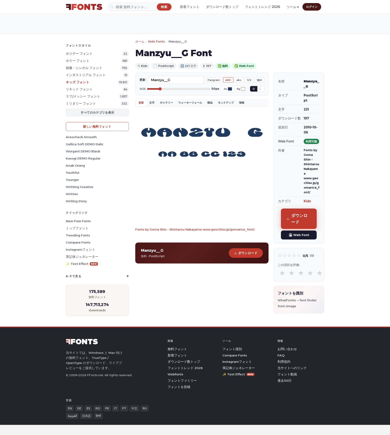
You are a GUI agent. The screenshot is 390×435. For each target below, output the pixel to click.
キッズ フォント (77, 82)
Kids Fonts (156, 41)
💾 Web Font (299, 235)
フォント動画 (287, 374)
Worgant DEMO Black (83, 151)
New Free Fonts (78, 221)
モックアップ (226, 102)
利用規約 (283, 362)
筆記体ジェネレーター (82, 257)
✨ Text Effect (81, 264)
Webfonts (175, 374)
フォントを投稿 (179, 387)
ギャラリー (166, 102)
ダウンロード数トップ (222, 7)
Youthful (72, 173)
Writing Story (76, 201)
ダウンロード (248, 253)
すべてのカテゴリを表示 (97, 112)
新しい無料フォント (97, 126)
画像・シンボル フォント (84, 68)
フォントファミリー (182, 381)
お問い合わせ (287, 349)
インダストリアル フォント (86, 75)
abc (239, 80)
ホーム (139, 41)
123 (249, 80)
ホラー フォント (77, 61)
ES (88, 408)
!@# (259, 80)
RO (97, 408)
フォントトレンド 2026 (262, 7)
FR (107, 408)
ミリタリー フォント (81, 103)
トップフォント (77, 228)
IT (115, 408)
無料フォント (177, 349)
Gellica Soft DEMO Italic (84, 144)
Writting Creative (79, 187)
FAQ (280, 355)
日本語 (86, 416)
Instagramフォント (80, 249)
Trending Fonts (78, 235)
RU (145, 408)
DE (79, 408)
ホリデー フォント (79, 54)
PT (124, 408)
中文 (134, 408)
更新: (143, 80)
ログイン (311, 7)
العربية (72, 416)
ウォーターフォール (190, 102)
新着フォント (189, 7)
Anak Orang (75, 165)
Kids (307, 201)
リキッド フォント (79, 89)
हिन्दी (98, 416)
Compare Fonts (78, 242)
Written (72, 194)
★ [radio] (282, 273)
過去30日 (284, 381)
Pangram (214, 80)
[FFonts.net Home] (84, 7)
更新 (141, 102)
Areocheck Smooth (81, 137)
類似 (210, 102)
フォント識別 (232, 349)
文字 (152, 102)
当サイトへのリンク (292, 368)
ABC (228, 80)
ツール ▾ (293, 7)
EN (70, 408)
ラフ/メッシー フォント (83, 96)
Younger (72, 180)
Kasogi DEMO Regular (83, 158)
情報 (241, 102)
